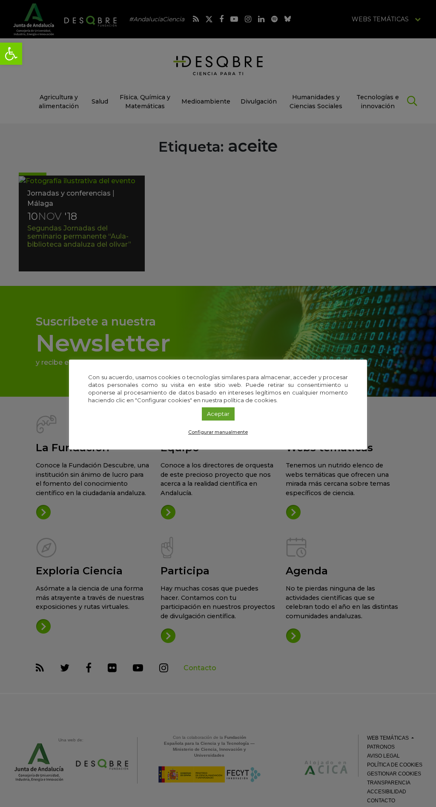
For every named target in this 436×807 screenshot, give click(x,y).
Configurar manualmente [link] (218, 432)
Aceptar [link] (218, 413)
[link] (11, 54)
